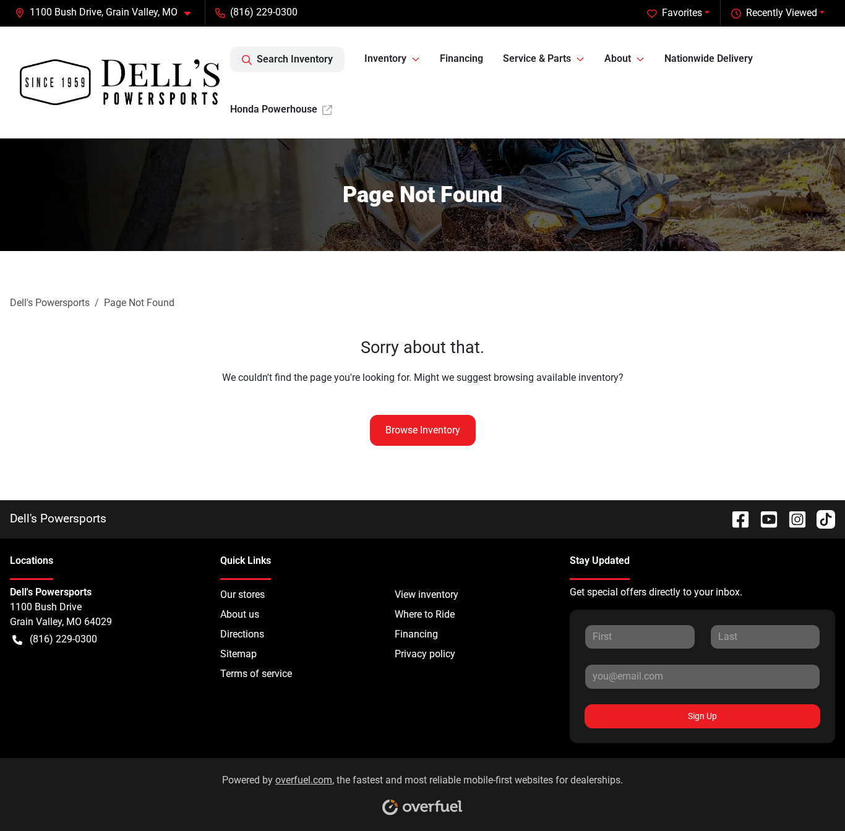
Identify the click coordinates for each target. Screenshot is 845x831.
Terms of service (256, 674)
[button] (107, 12)
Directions (242, 634)
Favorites (682, 13)
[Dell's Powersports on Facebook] (735, 518)
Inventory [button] (385, 58)
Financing (461, 58)
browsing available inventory (556, 377)
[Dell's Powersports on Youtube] (764, 518)
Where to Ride (425, 614)
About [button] (617, 58)
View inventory (426, 594)
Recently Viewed (781, 13)
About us (239, 614)
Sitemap (238, 654)
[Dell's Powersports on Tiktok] (821, 518)
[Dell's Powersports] (120, 82)
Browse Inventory (422, 430)
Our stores (242, 594)
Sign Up (702, 716)
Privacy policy (425, 654)
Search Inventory (295, 59)
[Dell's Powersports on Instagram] (792, 518)
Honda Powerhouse (273, 109)
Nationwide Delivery (708, 58)
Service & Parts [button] (537, 58)
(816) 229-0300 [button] (264, 12)
